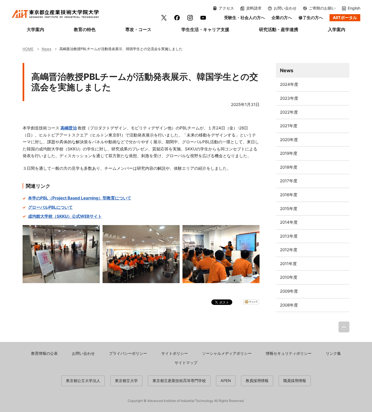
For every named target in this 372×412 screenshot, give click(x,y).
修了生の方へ (310, 17)
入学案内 (336, 29)
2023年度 (289, 98)
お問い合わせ (285, 8)
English (354, 8)
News (286, 70)
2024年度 (289, 84)
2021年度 (288, 125)
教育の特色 (85, 29)
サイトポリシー (174, 353)
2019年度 (288, 153)
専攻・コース (138, 29)
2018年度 (288, 167)
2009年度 (289, 291)
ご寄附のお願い (322, 8)
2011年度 (288, 263)
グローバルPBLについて (50, 207)
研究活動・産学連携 (278, 29)
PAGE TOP (344, 327)
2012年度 (288, 249)
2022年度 (289, 112)
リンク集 (333, 353)
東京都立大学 (126, 380)
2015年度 (288, 208)
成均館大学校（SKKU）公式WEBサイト (65, 216)
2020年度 (289, 139)
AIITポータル (345, 17)
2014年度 (289, 222)
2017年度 (288, 180)
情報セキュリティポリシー (289, 353)
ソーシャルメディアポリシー (227, 353)
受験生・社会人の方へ (244, 17)
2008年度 (289, 305)
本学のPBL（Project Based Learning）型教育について (79, 198)
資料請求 (253, 8)
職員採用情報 (294, 380)
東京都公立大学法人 (83, 380)
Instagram (190, 17)
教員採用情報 (257, 380)
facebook (177, 17)
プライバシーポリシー (128, 353)
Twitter (164, 17)
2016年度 (288, 194)
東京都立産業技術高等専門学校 (179, 380)
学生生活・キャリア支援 (205, 29)
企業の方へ (282, 17)
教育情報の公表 (44, 353)
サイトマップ (186, 362)
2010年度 (288, 277)
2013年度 (289, 236)
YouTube (203, 17)
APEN (226, 380)
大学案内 (35, 29)
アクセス (226, 8)
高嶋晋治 (68, 128)
